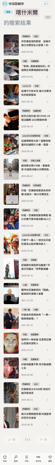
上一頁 (11, 439)
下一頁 (43, 439)
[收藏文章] (47, 52)
